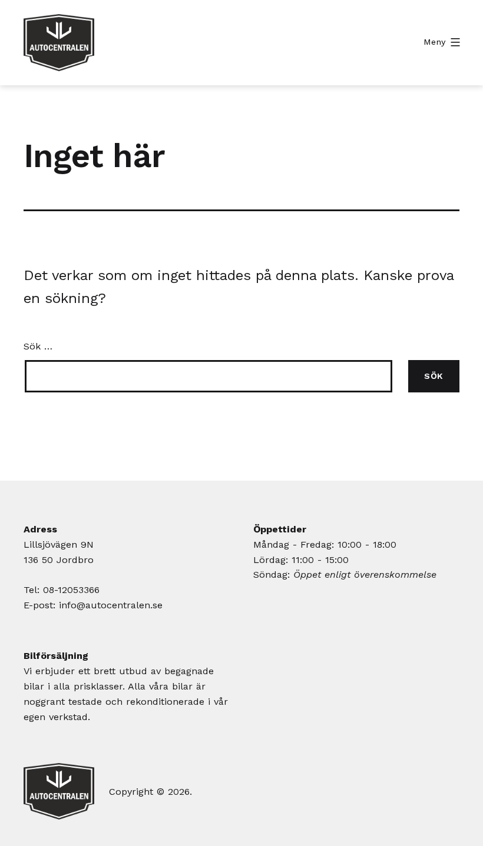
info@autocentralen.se (111, 605)
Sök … (38, 346)
